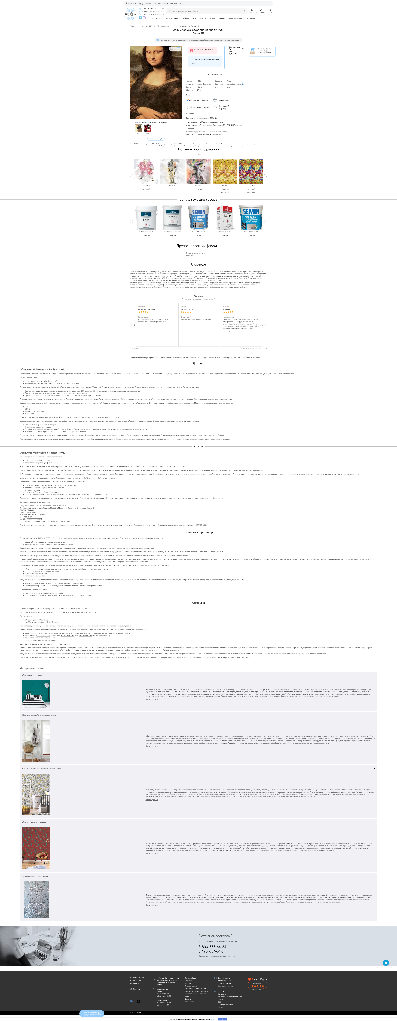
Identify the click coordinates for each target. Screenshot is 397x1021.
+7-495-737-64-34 (148, 9)
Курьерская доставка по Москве (230, 996)
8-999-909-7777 (43, 635)
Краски (222, 18)
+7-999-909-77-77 (148, 14)
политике (213, 1019)
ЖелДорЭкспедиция (225, 1004)
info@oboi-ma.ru (216, 498)
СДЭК (220, 1002)
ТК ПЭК (220, 999)
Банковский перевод (225, 986)
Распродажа (251, 18)
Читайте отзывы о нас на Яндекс (253, 348)
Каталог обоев (172, 18)
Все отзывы (134, 348)
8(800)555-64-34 (85, 635)
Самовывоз (222, 994)
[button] (155, 139)
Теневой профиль (235, 18)
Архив (187, 996)
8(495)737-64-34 (200, 525)
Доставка (188, 980)
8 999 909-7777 (136, 983)
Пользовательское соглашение (196, 994)
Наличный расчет (224, 983)
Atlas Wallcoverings (204, 84)
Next (265, 175)
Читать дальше (152, 699)
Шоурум (188, 999)
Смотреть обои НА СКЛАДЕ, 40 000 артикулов (264, 51)
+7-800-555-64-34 (148, 11)
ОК (222, 1019)
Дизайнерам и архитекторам (195, 988)
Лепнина (212, 18)
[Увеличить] (156, 118)
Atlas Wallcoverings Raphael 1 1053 (184, 357)
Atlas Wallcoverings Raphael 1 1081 (228, 357)
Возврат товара (191, 986)
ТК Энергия (222, 1007)
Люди (192, 63)
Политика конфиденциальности (196, 991)
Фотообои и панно (234, 84)
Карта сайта (189, 1002)
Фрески (202, 18)
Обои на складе (189, 18)
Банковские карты (224, 980)
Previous (131, 175)
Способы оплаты (224, 978)
